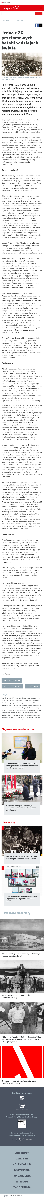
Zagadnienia (22, 1187)
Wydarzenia (22, 1175)
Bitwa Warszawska (12, 681)
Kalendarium (22, 1164)
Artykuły (22, 1152)
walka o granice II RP (12, 686)
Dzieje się (8, 822)
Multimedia (22, 1170)
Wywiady (22, 1181)
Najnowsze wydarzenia (18, 729)
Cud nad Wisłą (32, 686)
